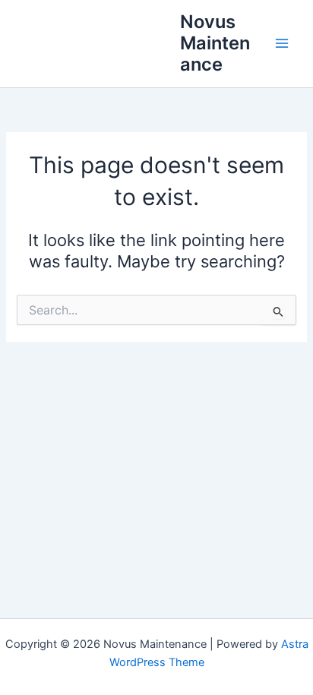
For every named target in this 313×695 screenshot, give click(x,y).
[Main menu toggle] (282, 43)
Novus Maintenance (215, 43)
